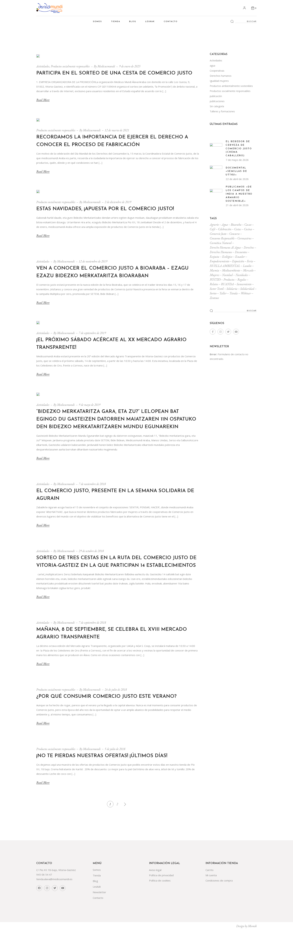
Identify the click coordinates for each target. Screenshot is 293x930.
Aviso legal (155, 870)
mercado (248, 270)
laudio (247, 266)
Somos (97, 869)
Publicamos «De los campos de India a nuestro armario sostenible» (239, 194)
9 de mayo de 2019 (89, 405)
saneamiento (244, 284)
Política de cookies (160, 880)
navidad (227, 275)
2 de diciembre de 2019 (118, 202)
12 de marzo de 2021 (117, 130)
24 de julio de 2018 (116, 689)
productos (229, 279)
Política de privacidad (161, 875)
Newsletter (99, 892)
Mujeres (214, 275)
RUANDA (227, 284)
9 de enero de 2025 (129, 66)
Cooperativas (217, 70)
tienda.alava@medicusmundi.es (54, 879)
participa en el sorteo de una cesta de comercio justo (114, 73)
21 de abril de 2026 (237, 205)
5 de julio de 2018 (115, 749)
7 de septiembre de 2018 (92, 622)
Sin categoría (217, 106)
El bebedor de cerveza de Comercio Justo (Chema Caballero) (239, 148)
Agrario (214, 224)
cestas (237, 229)
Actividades (42, 66)
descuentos (241, 252)
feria (250, 261)
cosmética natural (221, 243)
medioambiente (231, 270)
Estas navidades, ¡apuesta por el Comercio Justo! (105, 208)
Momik (252, 926)
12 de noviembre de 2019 (93, 261)
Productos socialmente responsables (70, 66)
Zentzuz (214, 298)
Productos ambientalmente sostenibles (231, 86)
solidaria (232, 289)
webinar (246, 293)
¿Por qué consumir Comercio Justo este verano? (106, 696)
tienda (233, 293)
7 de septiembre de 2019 (92, 333)
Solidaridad (247, 289)
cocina (248, 229)
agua (212, 65)
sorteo (213, 293)
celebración (224, 229)
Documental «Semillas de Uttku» (236, 171)
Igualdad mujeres (219, 80)
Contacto (98, 897)
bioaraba (236, 224)
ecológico (227, 257)
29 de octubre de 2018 (91, 551)
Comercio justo (218, 234)
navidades (242, 275)
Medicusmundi (106, 66)
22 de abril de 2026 (237, 179)
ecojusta (214, 257)
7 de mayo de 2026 (237, 160)
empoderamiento (219, 261)
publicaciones (217, 101)
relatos (214, 284)
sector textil (217, 289)
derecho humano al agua (225, 247)
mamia (214, 270)
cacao (247, 224)
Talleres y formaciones (222, 111)
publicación (216, 96)
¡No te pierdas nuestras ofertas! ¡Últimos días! (101, 755)
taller (223, 293)
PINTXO (215, 279)
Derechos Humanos (221, 252)
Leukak (97, 886)
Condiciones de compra (219, 880)
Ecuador (240, 257)
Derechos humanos (220, 75)
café (212, 229)
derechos (249, 247)
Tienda (97, 875)
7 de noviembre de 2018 (92, 484)
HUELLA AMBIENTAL (225, 266)
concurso (234, 234)
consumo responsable (222, 238)
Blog (95, 881)
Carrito (209, 870)
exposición (238, 261)
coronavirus (244, 238)
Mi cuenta (211, 875)
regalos (241, 279)
